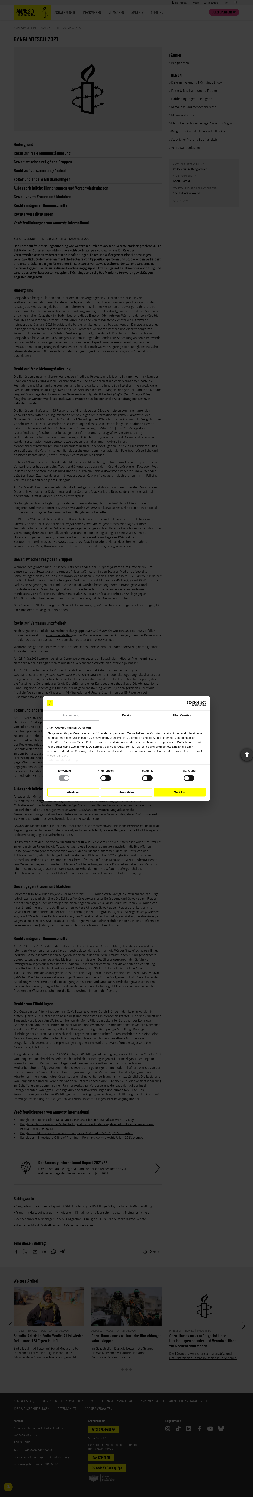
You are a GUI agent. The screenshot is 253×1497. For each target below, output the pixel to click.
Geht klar (180, 792)
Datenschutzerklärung (62, 760)
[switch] (105, 778)
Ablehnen (73, 792)
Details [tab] (126, 715)
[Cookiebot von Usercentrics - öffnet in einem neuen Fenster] (189, 703)
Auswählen (126, 792)
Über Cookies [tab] (182, 715)
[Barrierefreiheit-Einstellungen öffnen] (247, 755)
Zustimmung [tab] (71, 715)
